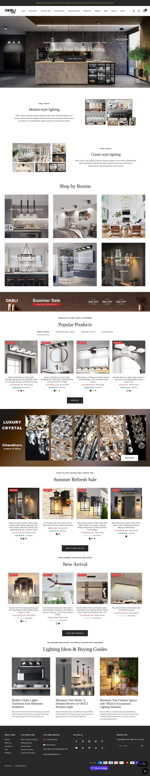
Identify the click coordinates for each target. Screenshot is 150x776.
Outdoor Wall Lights (65, 332)
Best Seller (33, 11)
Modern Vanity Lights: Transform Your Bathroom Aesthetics (27, 703)
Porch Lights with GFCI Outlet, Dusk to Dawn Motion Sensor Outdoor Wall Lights (58, 524)
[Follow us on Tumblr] (102, 748)
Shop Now (129, 458)
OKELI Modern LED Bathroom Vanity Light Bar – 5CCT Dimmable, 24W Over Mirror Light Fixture (92, 379)
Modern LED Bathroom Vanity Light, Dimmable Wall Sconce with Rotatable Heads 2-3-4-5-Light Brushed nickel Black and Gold (21, 379)
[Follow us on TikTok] (83, 748)
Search (7, 739)
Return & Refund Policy (29, 739)
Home (23, 11)
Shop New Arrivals (75, 633)
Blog (105, 11)
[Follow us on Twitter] (83, 741)
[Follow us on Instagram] (96, 741)
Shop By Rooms (74, 11)
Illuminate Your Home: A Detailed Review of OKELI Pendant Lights (72, 703)
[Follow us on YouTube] (76, 748)
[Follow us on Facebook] (76, 741)
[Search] (134, 11)
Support (114, 11)
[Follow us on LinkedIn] (96, 748)
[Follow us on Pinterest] (102, 741)
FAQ (6, 749)
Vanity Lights (43, 332)
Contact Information (28, 753)
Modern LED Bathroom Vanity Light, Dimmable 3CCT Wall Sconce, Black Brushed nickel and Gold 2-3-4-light (57, 379)
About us (8, 743)
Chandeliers (107, 332)
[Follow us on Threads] (89, 741)
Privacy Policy (26, 746)
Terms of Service (27, 749)
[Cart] (144, 11)
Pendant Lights (88, 332)
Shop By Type (46, 11)
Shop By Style (59, 11)
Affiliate (97, 11)
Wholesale (87, 11)
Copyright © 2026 (20, 766)
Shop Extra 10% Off (75, 548)
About (123, 11)
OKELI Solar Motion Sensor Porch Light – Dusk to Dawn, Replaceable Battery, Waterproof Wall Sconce (126, 525)
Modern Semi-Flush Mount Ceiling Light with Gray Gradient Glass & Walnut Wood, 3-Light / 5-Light (24, 610)
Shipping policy (26, 743)
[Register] (142, 746)
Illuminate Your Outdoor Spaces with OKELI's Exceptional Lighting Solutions (118, 703)
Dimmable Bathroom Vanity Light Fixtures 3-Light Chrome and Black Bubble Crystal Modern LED (129, 379)
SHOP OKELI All (75, 58)
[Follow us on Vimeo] (89, 748)
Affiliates (8, 753)
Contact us (9, 746)
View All (75, 400)
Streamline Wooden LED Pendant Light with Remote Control (126, 609)
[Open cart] (145, 771)
